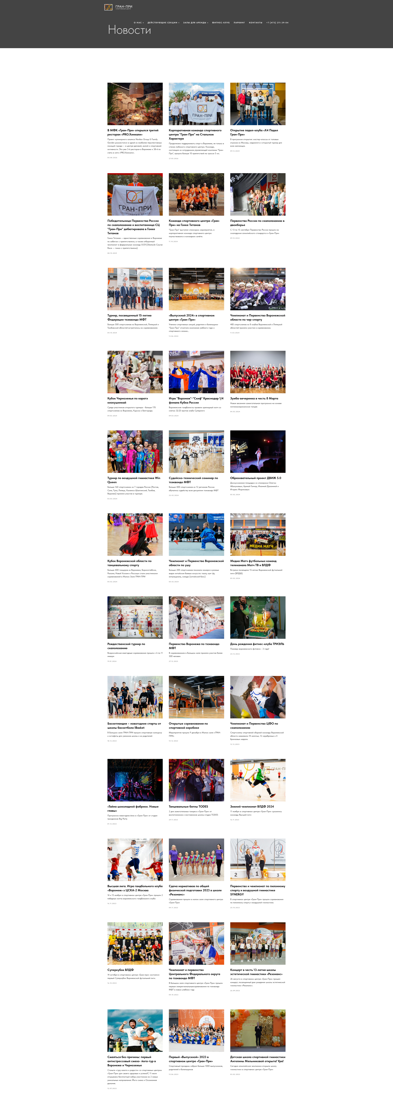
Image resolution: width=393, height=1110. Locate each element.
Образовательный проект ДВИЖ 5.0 (255, 478)
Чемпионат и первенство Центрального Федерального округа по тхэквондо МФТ (194, 974)
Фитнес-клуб (221, 22)
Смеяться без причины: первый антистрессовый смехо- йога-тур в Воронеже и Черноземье (131, 1061)
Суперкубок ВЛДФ (120, 970)
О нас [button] (138, 22)
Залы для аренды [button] (194, 22)
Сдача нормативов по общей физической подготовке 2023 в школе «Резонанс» (195, 890)
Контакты (255, 22)
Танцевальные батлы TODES (188, 806)
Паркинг (239, 22)
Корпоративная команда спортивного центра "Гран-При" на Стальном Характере (195, 134)
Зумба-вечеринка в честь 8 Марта (254, 398)
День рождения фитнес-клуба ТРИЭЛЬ (257, 644)
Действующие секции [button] (163, 22)
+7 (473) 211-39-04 (277, 22)
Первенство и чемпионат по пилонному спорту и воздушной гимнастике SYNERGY (257, 890)
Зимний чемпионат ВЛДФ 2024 (252, 806)
